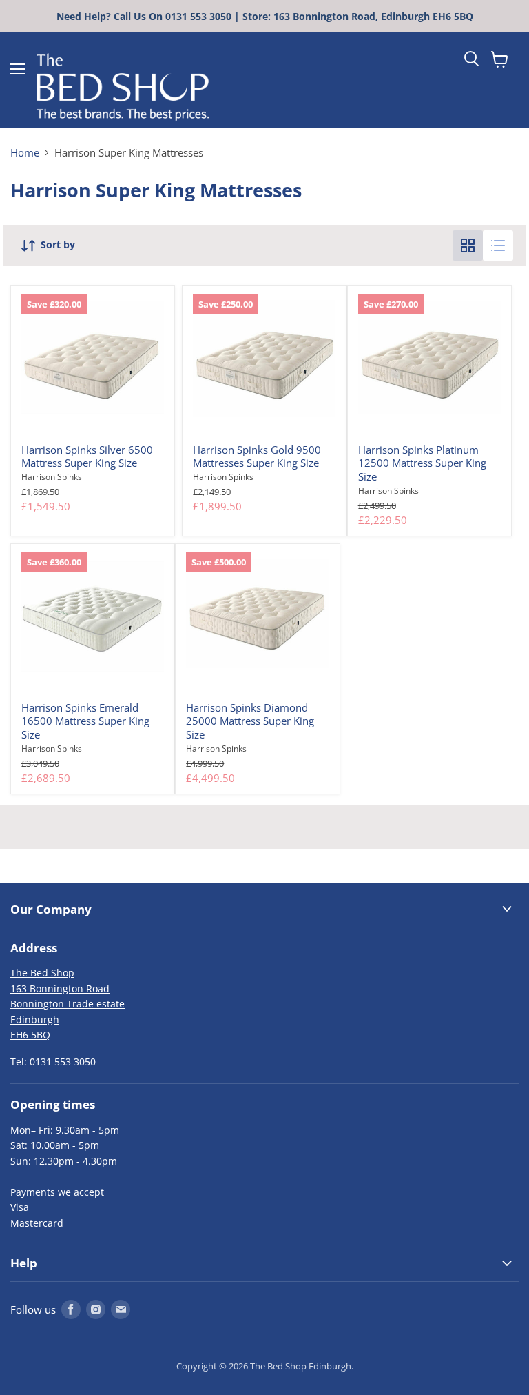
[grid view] (468, 245)
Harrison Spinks (51, 477)
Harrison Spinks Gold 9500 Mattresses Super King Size (257, 456)
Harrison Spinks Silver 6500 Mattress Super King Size (87, 456)
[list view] (498, 245)
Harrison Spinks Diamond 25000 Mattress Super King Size (250, 721)
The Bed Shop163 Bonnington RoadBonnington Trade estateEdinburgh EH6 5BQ (67, 1003)
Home (24, 153)
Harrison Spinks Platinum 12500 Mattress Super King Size (422, 463)
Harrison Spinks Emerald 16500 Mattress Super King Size (85, 721)
